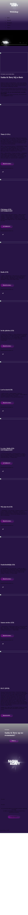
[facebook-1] (14, 776)
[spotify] (14, 788)
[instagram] (14, 780)
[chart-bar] (2, 171)
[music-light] (1, 171)
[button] (20, 42)
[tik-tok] (14, 784)
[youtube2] (14, 792)
